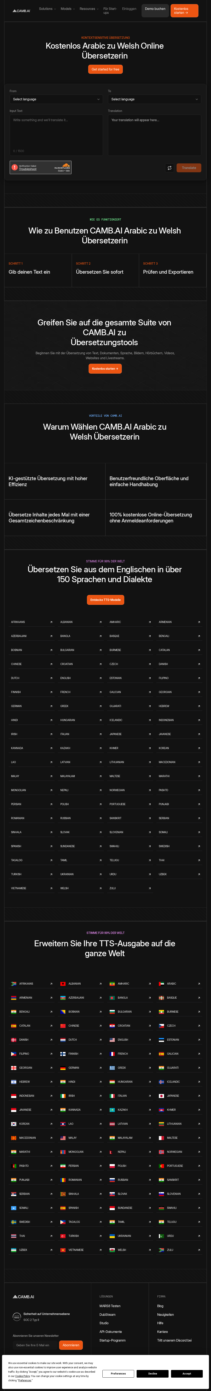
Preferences (118, 1373)
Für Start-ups (110, 11)
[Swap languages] (169, 167)
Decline (152, 1373)
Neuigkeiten (165, 1314)
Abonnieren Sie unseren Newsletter (36, 1335)
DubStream (107, 1314)
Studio (104, 1323)
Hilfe (160, 1323)
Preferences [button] (24, 1380)
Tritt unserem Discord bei (174, 1340)
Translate (189, 168)
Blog (160, 1306)
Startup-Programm (112, 1340)
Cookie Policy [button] (22, 1376)
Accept (187, 1373)
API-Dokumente (111, 1332)
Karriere (162, 1332)
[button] (46, 9)
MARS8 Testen (110, 1306)
